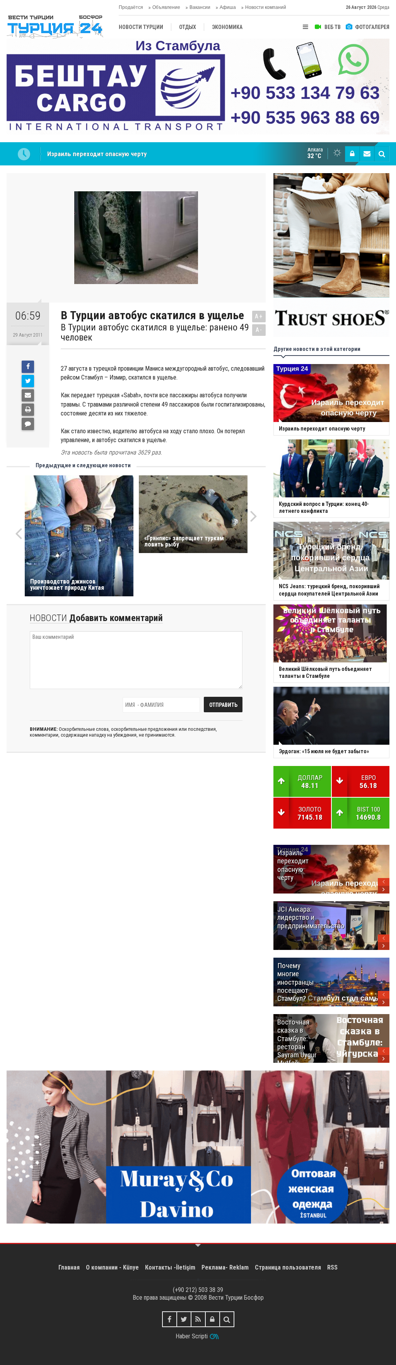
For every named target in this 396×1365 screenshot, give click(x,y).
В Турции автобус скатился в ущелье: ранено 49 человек (155, 332)
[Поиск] (381, 154)
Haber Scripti (192, 1336)
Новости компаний (265, 7)
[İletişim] (367, 154)
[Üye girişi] (352, 154)
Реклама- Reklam (225, 1267)
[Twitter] (28, 381)
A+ (259, 316)
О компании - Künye (112, 1267)
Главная (69, 1267)
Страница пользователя (288, 1267)
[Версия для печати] (28, 409)
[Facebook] (28, 367)
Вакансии (199, 7)
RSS (332, 1267)
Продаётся (131, 7)
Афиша (228, 7)
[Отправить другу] (28, 395)
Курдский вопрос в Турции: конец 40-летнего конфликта (128, 154)
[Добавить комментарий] (28, 424)
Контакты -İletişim (170, 1267)
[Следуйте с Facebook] (169, 1319)
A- (259, 330)
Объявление (166, 7)
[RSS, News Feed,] (198, 1319)
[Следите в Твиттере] (184, 1319)
